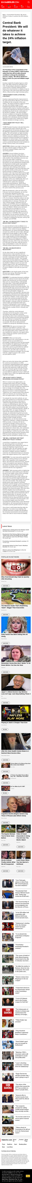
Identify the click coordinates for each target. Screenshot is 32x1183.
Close (28, 1176)
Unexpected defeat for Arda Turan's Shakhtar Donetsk (15, 546)
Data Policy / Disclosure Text (9, 1179)
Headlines (9, 1144)
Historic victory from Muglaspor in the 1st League (14, 550)
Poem (3, 1144)
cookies (10, 1172)
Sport (15, 1144)
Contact (21, 1139)
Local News (10, 1147)
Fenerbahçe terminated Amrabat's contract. (15, 541)
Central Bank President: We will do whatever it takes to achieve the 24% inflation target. (15, 16)
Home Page (26, 1140)
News (3, 1147)
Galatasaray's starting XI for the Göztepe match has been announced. (16, 530)
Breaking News (23, 1144)
